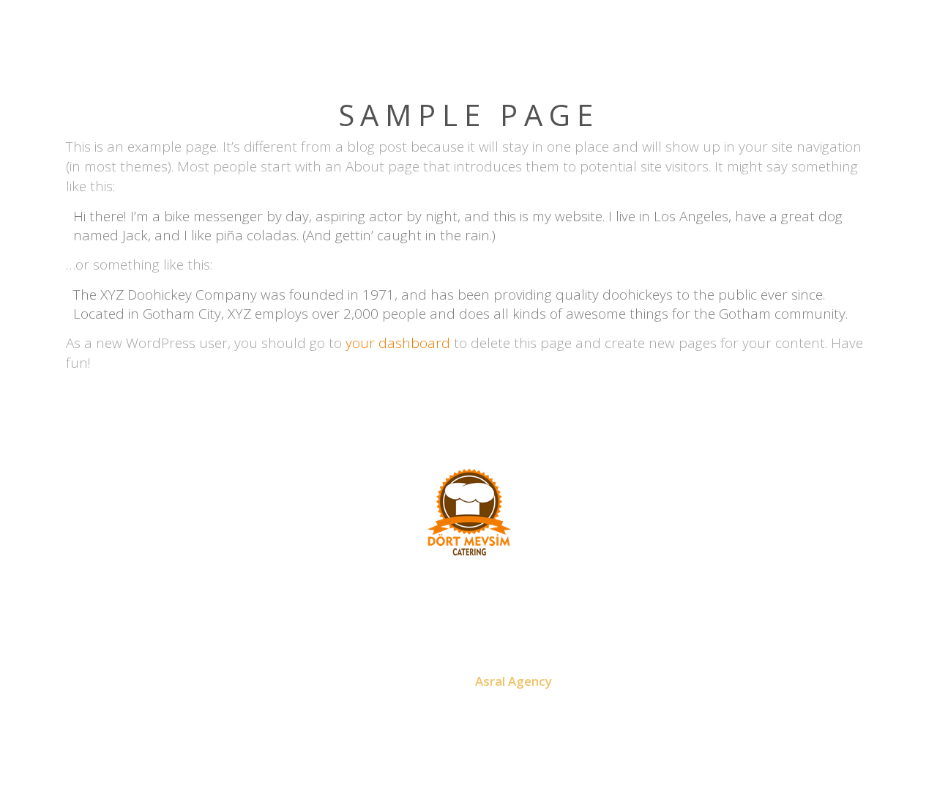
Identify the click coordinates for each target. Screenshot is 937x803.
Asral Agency (513, 681)
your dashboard (398, 342)
